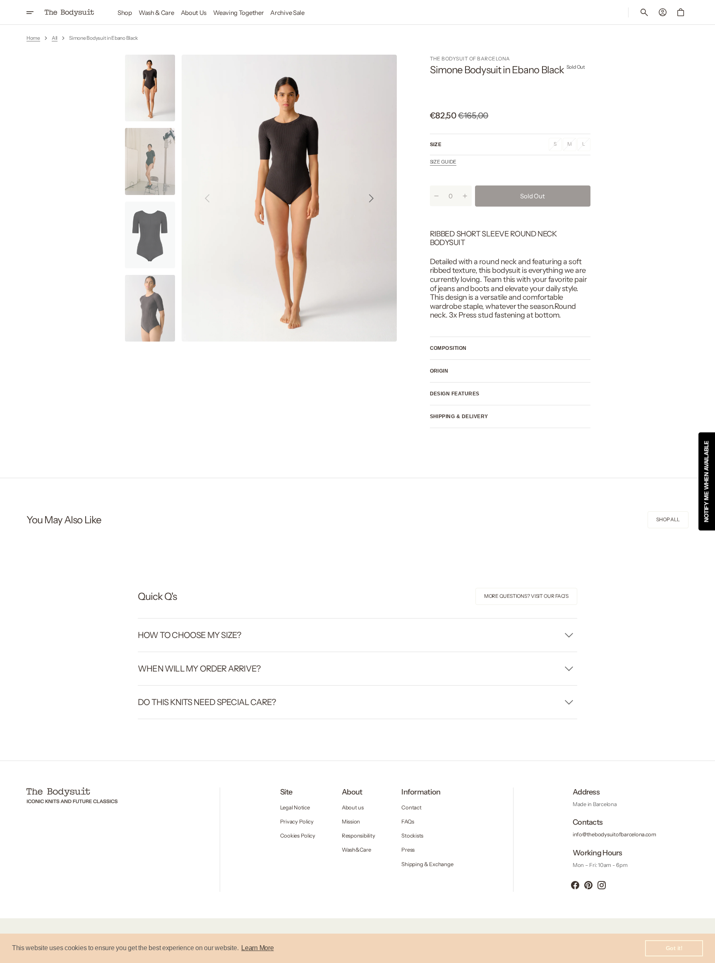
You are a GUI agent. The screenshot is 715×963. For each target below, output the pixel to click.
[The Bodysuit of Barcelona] (69, 12)
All (55, 38)
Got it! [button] (674, 948)
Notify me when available (706, 481)
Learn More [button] (257, 947)
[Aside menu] (35, 12)
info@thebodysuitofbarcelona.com (614, 834)
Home (33, 38)
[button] (644, 12)
